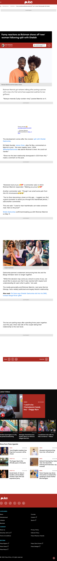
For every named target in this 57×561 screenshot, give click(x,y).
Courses (33, 514)
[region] (28, 430)
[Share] (49, 45)
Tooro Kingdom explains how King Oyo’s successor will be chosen (18, 452)
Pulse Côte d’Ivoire (36, 543)
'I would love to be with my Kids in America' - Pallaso (46, 435)
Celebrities (12, 6)
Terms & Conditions (5, 535)
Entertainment (6, 6)
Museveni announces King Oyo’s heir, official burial (47, 451)
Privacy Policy (35, 530)
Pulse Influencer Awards (37, 535)
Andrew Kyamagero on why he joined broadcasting (8, 435)
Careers (33, 517)
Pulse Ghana (3, 546)
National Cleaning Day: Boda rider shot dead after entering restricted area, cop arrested (48, 463)
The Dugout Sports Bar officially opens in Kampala (18, 462)
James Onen (20, 145)
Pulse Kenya (3, 549)
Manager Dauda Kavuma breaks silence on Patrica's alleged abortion (27, 436)
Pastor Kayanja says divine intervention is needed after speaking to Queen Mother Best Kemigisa (47, 475)
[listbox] (28, 430)
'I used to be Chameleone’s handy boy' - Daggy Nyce (32, 407)
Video (25, 402)
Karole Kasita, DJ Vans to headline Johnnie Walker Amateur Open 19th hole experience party (17, 475)
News (11, 447)
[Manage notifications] (54, 558)
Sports (33, 520)
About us (2, 530)
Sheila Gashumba (9, 212)
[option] (9, 430)
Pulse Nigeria (3, 543)
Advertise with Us (5, 533)
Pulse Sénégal (35, 546)
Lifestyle (12, 458)
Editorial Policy (35, 533)
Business (2, 523)
